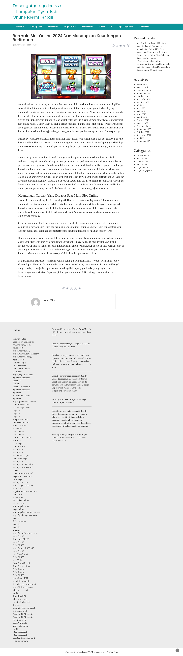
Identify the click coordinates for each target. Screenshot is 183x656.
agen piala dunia (20, 626)
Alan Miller (50, 300)
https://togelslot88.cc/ (23, 375)
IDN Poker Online (21, 500)
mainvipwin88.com (21, 396)
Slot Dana (17, 605)
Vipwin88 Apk (19, 363)
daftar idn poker (20, 521)
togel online (18, 509)
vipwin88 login (19, 620)
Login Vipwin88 (20, 623)
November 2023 (144, 93)
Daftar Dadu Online (21, 437)
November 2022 (144, 129)
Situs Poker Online (21, 369)
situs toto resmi (20, 599)
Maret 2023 (142, 117)
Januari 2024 (142, 87)
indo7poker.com (20, 482)
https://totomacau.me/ (23, 587)
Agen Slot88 (18, 360)
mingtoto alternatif (21, 581)
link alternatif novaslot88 (24, 584)
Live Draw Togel (20, 458)
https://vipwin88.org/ (22, 357)
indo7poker (18, 449)
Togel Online (70, 26)
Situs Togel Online (21, 405)
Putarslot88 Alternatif (23, 614)
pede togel (17, 443)
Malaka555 (18, 372)
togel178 (16, 411)
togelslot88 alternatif (22, 476)
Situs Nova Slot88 (21, 539)
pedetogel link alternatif (24, 638)
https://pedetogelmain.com (25, 515)
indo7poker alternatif (22, 467)
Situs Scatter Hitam (21, 566)
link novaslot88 (20, 611)
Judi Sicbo (17, 440)
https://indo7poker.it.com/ (25, 533)
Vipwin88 (17, 384)
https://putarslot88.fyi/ (23, 548)
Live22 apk (17, 494)
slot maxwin (18, 503)
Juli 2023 (141, 105)
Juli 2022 (140, 138)
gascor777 (108, 165)
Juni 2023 (141, 108)
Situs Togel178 (19, 596)
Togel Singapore (125, 26)
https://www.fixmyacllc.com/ (26, 354)
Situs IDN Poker (20, 425)
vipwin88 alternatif (21, 378)
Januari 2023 (142, 123)
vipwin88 (17, 393)
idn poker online (20, 420)
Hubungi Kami (36, 26)
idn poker (17, 530)
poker (15, 470)
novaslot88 (18, 348)
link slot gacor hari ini (23, 485)
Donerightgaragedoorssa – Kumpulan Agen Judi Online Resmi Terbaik (37, 11)
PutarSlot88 (18, 569)
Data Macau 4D (19, 446)
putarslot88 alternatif (22, 473)
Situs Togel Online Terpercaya (26, 512)
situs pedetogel (20, 632)
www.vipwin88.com (21, 345)
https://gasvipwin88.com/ (24, 402)
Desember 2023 (144, 90)
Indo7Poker (18, 428)
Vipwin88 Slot (19, 339)
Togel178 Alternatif (21, 387)
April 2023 (141, 114)
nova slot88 (18, 488)
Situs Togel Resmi (21, 506)
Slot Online (53, 26)
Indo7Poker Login (21, 455)
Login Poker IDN (20, 578)
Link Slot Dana (19, 366)
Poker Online (87, 26)
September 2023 (144, 99)
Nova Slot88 (18, 536)
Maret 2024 (142, 84)
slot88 (15, 593)
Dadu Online (18, 431)
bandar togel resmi (21, 408)
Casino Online (105, 26)
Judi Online (144, 26)
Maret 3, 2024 (19, 45)
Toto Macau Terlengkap (23, 342)
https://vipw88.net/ (21, 351)
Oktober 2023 (143, 96)
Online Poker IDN (21, 423)
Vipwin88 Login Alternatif (24, 608)
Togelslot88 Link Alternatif (25, 491)
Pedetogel (58, 332)
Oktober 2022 (143, 132)
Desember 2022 (144, 126)
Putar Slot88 (18, 545)
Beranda (20, 26)
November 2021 (144, 141)
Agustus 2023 (143, 102)
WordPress (82, 652)
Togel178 (17, 381)
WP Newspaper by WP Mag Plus (103, 652)
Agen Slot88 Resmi (21, 563)
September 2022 (144, 135)
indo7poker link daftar (23, 464)
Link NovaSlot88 (20, 554)
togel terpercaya (20, 641)
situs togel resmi (20, 590)
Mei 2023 (141, 111)
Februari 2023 (143, 120)
